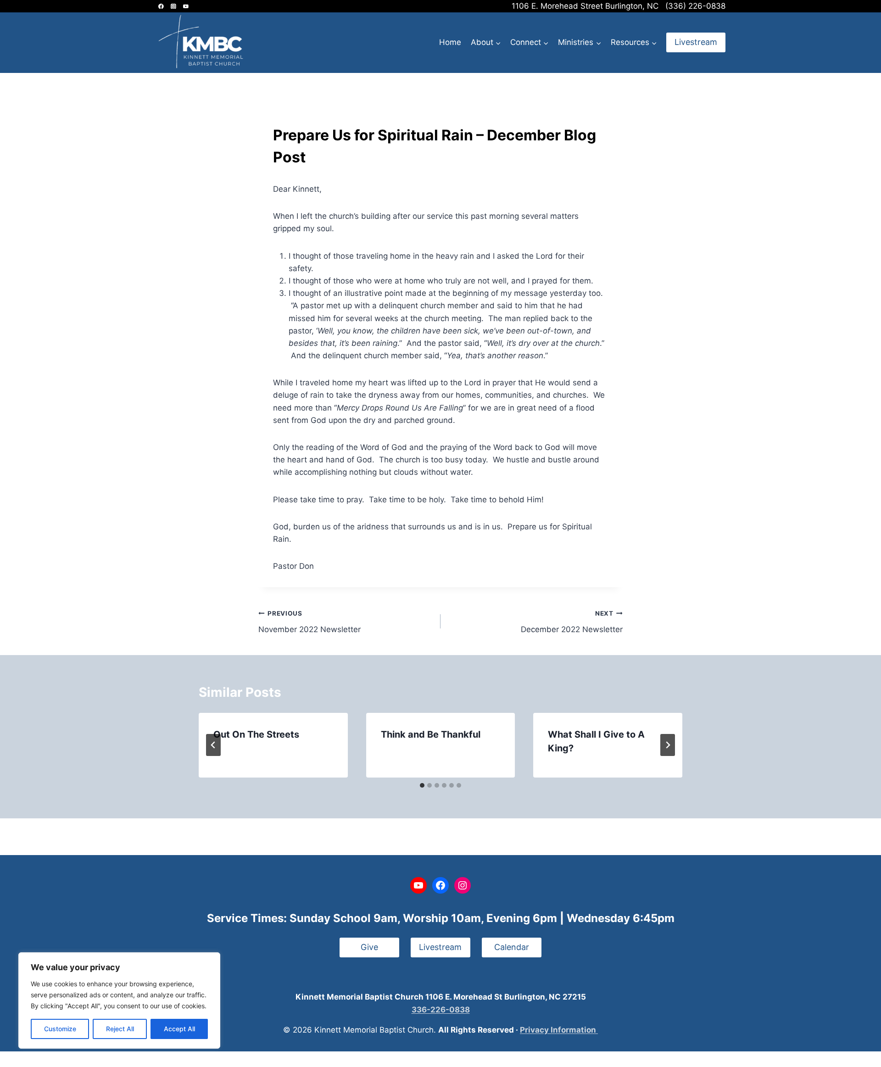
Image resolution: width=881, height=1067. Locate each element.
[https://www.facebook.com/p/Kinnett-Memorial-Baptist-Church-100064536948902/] (161, 6)
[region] (119, 1000)
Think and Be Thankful (430, 734)
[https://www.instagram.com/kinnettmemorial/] (173, 6)
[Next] (667, 745)
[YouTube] (185, 6)
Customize (60, 1029)
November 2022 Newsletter (309, 622)
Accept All (179, 1029)
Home (450, 42)
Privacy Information (559, 1029)
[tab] (422, 785)
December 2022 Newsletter (572, 622)
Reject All (120, 1029)
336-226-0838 (441, 1009)
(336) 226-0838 (695, 6)
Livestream (696, 42)
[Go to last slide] (213, 745)
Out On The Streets (256, 734)
